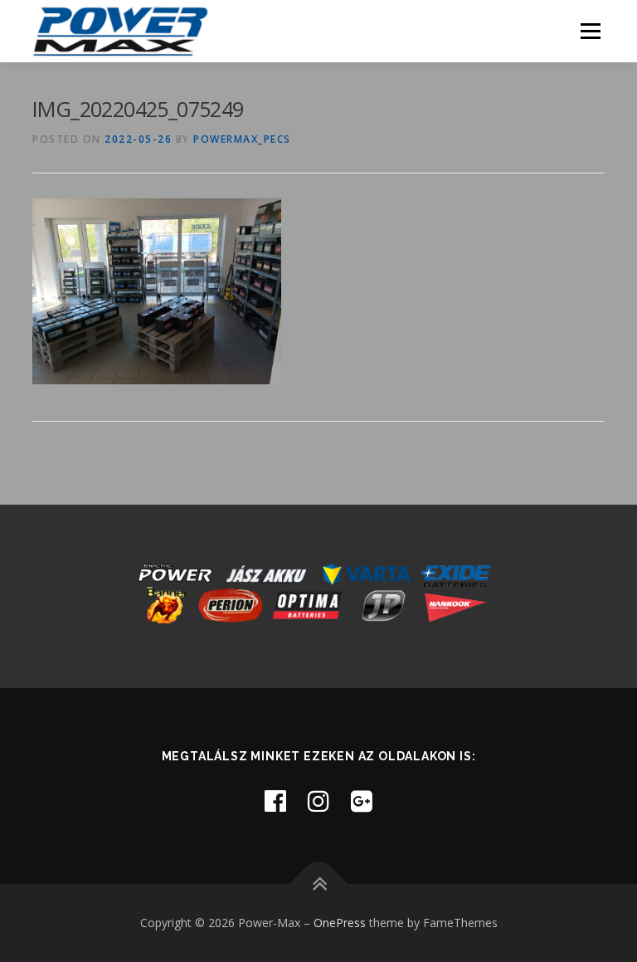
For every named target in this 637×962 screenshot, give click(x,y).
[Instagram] (318, 801)
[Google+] (361, 801)
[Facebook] (275, 801)
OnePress (340, 922)
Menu (590, 30)
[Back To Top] (318, 884)
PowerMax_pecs (242, 139)
